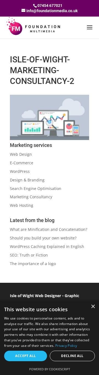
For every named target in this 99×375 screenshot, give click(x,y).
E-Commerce (21, 162)
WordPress (20, 171)
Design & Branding (27, 180)
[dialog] (49, 338)
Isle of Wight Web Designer (35, 295)
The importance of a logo (33, 263)
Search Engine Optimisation (35, 188)
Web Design (21, 154)
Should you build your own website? (43, 238)
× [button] (93, 307)
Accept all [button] (25, 355)
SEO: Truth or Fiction (29, 255)
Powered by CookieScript (49, 369)
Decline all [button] (72, 355)
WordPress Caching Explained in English (47, 246)
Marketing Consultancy (31, 196)
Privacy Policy (66, 345)
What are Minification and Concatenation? (48, 229)
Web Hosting (21, 205)
